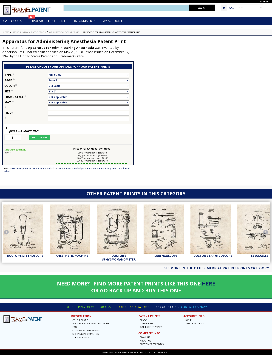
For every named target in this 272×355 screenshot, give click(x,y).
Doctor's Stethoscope (25, 256)
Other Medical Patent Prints (64, 32)
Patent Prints (116, 168)
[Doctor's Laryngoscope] (212, 228)
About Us (145, 340)
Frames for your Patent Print (90, 323)
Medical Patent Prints (34, 32)
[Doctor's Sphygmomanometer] (119, 228)
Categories (12, 21)
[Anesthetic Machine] (72, 228)
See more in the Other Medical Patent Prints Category (216, 268)
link (7, 113)
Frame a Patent (129, 352)
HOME (6, 32)
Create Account (194, 323)
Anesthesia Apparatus (20, 168)
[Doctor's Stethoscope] (25, 228)
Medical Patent (39, 168)
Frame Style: (26, 96)
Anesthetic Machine (72, 256)
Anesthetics (92, 168)
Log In (264, 1)
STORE (16, 32)
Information (85, 21)
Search (144, 320)
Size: (23, 91)
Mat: (26, 102)
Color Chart (80, 320)
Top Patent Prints (151, 326)
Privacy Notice (165, 352)
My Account (112, 21)
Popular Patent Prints (48, 20)
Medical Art (52, 168)
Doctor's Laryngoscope (212, 256)
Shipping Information (85, 333)
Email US (145, 337)
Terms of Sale (80, 337)
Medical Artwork (65, 168)
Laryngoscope (165, 256)
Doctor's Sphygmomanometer (119, 257)
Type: (26, 74)
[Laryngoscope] (166, 228)
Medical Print (80, 168)
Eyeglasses (259, 256)
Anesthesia (104, 168)
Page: (26, 80)
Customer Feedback (152, 344)
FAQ (74, 326)
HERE (208, 283)
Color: (26, 85)
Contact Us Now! (194, 307)
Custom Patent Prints (86, 330)
